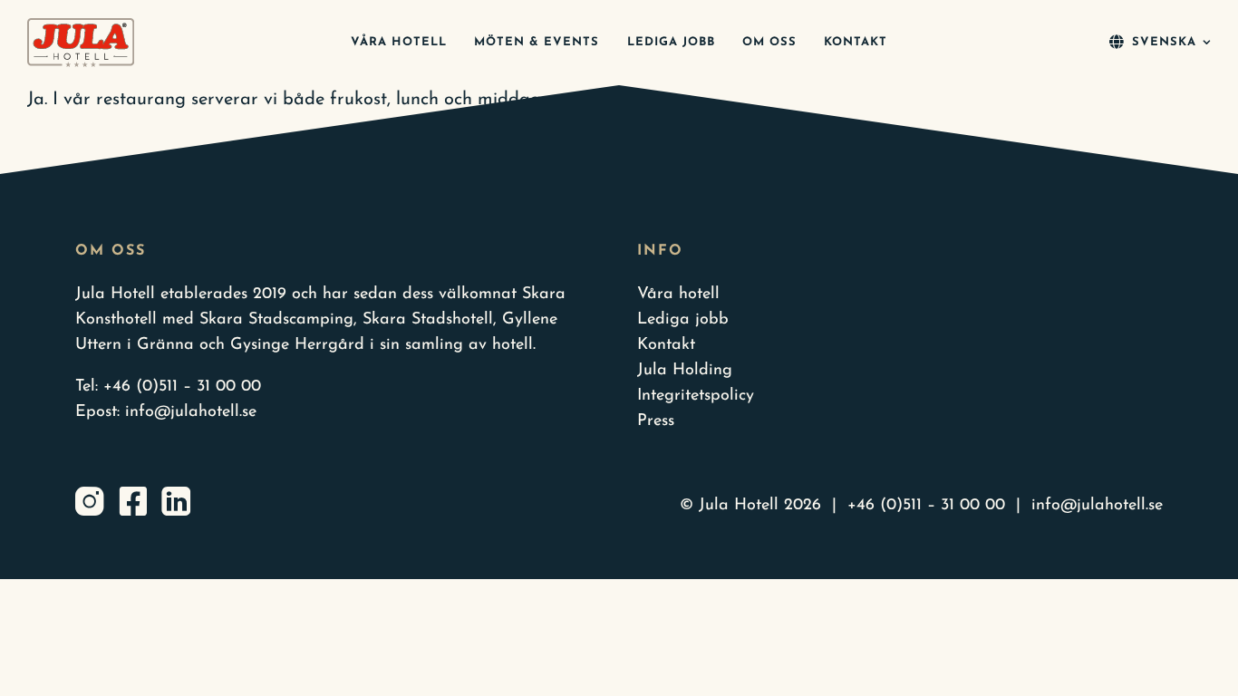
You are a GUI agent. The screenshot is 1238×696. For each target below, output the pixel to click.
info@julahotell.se (190, 412)
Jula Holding (684, 370)
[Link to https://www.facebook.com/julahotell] (133, 501)
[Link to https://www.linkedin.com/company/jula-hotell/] (176, 501)
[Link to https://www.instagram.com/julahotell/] (89, 501)
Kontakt (666, 345)
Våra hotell (678, 294)
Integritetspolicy (695, 396)
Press (655, 421)
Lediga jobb (683, 320)
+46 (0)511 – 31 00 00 (182, 387)
